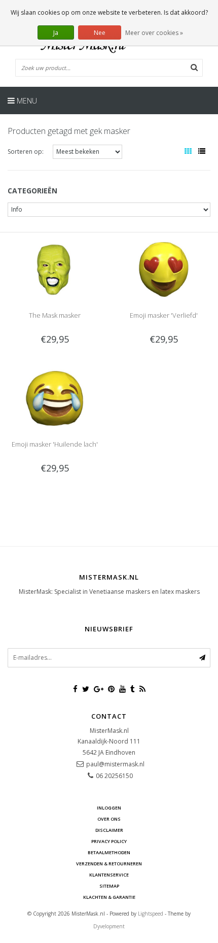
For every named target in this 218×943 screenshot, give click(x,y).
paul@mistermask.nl (115, 764)
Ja (55, 32)
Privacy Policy (109, 841)
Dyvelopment (109, 926)
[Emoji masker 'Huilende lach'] (54, 397)
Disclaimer (109, 830)
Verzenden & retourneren (109, 863)
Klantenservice (109, 874)
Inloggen (109, 807)
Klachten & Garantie (109, 897)
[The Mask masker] (54, 268)
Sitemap (109, 886)
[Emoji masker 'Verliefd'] (163, 268)
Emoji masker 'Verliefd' (164, 315)
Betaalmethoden (109, 852)
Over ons (109, 819)
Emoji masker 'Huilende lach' (55, 444)
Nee (99, 32)
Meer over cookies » (154, 32)
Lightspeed (150, 913)
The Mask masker (55, 315)
